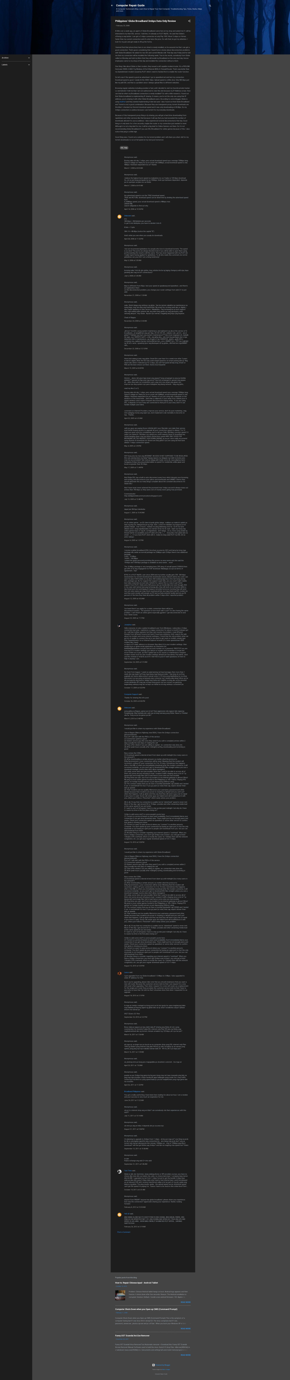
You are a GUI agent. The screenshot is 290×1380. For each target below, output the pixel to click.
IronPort (123, 102)
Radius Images (166, 1369)
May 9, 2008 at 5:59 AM (132, 260)
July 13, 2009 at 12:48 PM (133, 499)
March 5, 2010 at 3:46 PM (133, 719)
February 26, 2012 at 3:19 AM (135, 1227)
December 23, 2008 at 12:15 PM (135, 349)
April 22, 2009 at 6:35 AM (133, 418)
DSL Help (124, 148)
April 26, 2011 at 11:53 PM (133, 1085)
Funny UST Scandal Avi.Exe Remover (132, 1335)
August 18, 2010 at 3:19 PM (134, 996)
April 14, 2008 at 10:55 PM (133, 209)
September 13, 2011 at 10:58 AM (136, 1149)
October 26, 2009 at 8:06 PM (134, 701)
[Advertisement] (204, 50)
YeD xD (126, 1214)
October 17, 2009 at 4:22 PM (134, 688)
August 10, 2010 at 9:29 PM (134, 966)
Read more (186, 1302)
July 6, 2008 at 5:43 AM (132, 276)
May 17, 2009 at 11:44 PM (133, 467)
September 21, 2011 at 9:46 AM (135, 1164)
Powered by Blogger (162, 1365)
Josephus (128, 625)
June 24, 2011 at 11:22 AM (134, 1100)
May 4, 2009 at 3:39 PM (132, 446)
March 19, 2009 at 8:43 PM (134, 368)
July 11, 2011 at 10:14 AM (133, 1116)
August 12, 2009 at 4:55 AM (134, 599)
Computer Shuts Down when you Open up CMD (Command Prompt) (146, 1309)
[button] (189, 21)
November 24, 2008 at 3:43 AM (135, 321)
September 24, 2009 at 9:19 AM (135, 662)
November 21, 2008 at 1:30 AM (135, 295)
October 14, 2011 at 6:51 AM (134, 1190)
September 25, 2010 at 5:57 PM (135, 1017)
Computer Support (131, 694)
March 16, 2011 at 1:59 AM (134, 1052)
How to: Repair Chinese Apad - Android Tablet (136, 1283)
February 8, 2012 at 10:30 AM (135, 1207)
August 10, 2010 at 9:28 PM (134, 842)
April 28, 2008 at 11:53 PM (133, 239)
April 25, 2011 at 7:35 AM (133, 1065)
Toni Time (128, 1171)
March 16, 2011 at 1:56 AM (134, 1035)
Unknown (127, 216)
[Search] (210, 6)
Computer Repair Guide (130, 5)
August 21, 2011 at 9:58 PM (134, 1129)
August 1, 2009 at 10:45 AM (134, 513)
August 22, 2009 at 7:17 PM (134, 618)
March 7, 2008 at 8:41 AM (133, 186)
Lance (126, 972)
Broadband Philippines (132, 1091)
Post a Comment (123, 1232)
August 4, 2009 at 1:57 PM (133, 540)
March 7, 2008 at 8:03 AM (133, 168)
